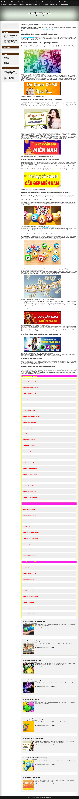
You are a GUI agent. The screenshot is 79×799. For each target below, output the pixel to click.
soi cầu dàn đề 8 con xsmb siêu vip (10, 40)
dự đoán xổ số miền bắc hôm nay (49, 29)
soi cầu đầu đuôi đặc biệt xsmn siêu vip (35, 758)
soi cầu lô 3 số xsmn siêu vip (31, 641)
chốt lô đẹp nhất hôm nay (63, 4)
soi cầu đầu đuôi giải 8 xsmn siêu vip (34, 621)
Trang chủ (3, 1)
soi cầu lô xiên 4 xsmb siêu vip (9, 41)
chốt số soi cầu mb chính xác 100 (59, 1)
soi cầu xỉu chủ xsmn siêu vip (32, 660)
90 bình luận (53, 666)
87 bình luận (53, 783)
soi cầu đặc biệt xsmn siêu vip (32, 680)
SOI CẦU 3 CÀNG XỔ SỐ (43, 4)
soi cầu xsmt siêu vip (21, 1)
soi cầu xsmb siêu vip (11, 1)
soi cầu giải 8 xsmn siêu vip (31, 699)
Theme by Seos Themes (46, 797)
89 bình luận (53, 725)
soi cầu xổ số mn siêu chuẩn (31, 1)
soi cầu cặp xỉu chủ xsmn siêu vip (33, 738)
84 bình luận (53, 627)
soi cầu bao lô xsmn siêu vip (31, 777)
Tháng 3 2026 (6, 61)
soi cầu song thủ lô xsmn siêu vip (33, 719)
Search (5, 27)
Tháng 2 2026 (6, 62)
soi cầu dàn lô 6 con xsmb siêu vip (10, 42)
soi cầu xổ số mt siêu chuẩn (6, 4)
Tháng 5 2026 (6, 58)
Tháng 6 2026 (6, 57)
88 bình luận (53, 647)
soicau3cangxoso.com (39, 12)
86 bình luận (53, 705)
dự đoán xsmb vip (53, 4)
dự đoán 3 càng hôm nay (48, 132)
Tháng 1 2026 (6, 63)
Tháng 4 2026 (6, 59)
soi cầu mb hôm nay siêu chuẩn (45, 1)
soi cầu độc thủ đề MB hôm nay (49, 227)
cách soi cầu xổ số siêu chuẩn (31, 4)
